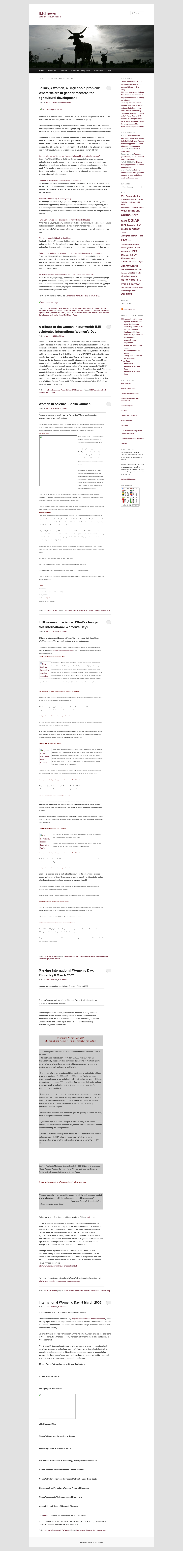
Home (41, 70)
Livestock (57, 1530)
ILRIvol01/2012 (129, 363)
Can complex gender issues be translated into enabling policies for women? (69, 156)
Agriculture (55, 308)
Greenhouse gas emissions (130, 244)
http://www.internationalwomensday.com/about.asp (59, 1281)
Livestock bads (134, 273)
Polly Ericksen (126, 287)
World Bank (126, 293)
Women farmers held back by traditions (55, 238)
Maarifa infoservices (128, 388)
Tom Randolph (126, 290)
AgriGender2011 (44, 313)
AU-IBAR (125, 211)
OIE (140, 280)
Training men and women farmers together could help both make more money (70, 253)
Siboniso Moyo (44, 958)
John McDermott (129, 269)
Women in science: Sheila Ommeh (65, 403)
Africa (47, 308)
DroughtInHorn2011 (130, 235)
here (45, 1515)
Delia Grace (132, 228)
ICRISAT (124, 252)
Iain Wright (125, 247)
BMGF (139, 210)
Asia (60, 308)
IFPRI (135, 251)
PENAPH (124, 411)
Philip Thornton (130, 284)
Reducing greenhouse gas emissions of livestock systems (132, 156)
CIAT (139, 225)
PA (95, 308)
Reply (74, 315)
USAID (134, 290)
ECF (141, 236)
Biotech (48, 610)
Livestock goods (129, 276)
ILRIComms (62, 408)
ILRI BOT (134, 254)
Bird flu (132, 211)
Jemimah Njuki (137, 262)
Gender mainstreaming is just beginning (55, 198)
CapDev (48, 390)
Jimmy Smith (129, 266)
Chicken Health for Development (132, 438)
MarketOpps (82, 308)
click (88, 1217)
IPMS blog (95, 295)
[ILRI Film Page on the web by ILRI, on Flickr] (51, 109)
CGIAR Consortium (128, 225)
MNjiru (61, 336)
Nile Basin (124, 426)
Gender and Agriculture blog (77, 295)
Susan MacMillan (65, 102)
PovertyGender (101, 308)
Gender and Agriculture (129, 416)
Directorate (56, 390)
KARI (139, 269)
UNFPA (96, 1290)
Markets (90, 308)
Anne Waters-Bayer (58, 313)
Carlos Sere (129, 215)
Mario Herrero (129, 279)
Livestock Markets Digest (130, 393)
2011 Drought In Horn (131, 196)
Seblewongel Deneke (50, 315)
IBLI (132, 247)
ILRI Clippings (126, 383)
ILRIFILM (93, 390)
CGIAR (66, 610)
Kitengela (124, 273)
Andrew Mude (138, 207)
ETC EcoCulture (76, 313)
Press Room (98, 70)
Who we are (52, 70)
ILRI (71, 308)
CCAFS (124, 221)
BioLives (124, 443)
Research (63, 70)
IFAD (129, 251)
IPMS (75, 308)
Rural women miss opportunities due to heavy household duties (64, 219)
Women (50, 310)
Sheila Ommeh (94, 610)
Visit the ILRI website (128, 479)
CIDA (68, 313)
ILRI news (47, 13)
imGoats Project (126, 421)
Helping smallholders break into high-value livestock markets (134, 334)
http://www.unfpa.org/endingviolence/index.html (58, 1265)
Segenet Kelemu (102, 956)
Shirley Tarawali (137, 287)
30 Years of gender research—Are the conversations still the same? (66, 274)
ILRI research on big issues (81, 70)
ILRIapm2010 (125, 255)
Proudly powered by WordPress (91, 1542)
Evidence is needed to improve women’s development (61, 180)
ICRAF (71, 1290)
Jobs (109, 70)
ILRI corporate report (128, 258)
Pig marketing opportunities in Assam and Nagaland (132, 164)
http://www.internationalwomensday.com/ (63, 650)
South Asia (42, 310)
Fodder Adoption (127, 406)
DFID (123, 232)
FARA (129, 241)
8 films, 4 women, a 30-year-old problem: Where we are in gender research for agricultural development (69, 93)
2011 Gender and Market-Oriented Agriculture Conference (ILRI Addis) (84, 310)
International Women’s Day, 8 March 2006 (70, 1302)
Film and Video (66, 390)
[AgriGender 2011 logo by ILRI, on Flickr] (48, 302)
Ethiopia (66, 308)
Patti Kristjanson (89, 956)
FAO (124, 240)
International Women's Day (92, 313)
